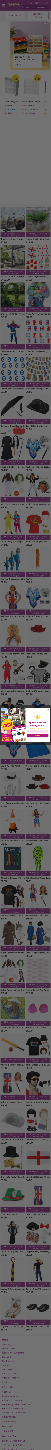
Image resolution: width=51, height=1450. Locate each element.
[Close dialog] (48, 710)
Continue (37, 735)
